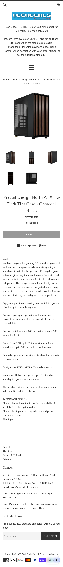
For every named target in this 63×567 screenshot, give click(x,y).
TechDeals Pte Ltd (30, 554)
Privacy (7, 459)
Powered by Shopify (49, 554)
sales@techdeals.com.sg (24, 487)
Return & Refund (12, 455)
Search (6, 447)
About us (7, 451)
